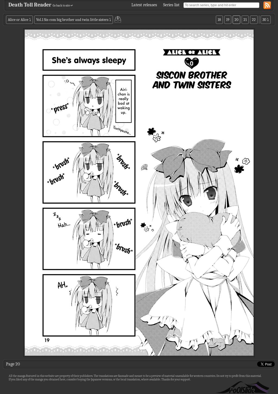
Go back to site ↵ (63, 5)
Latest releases (144, 4)
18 (219, 19)
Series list (171, 4)
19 (227, 19)
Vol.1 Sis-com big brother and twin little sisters (72, 19)
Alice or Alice (18, 19)
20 (236, 19)
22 (254, 19)
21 (245, 19)
